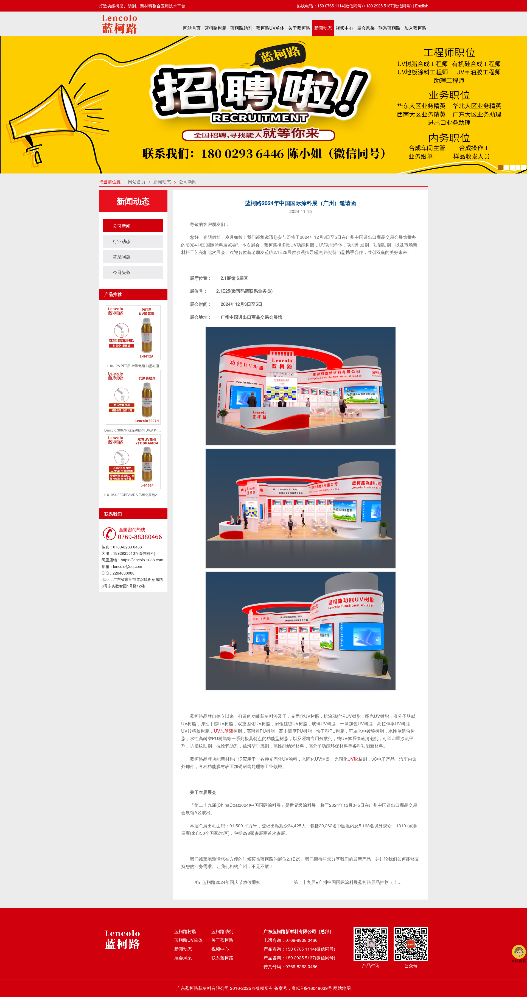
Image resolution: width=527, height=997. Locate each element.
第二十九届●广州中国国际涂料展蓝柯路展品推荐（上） (348, 882)
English (421, 6)
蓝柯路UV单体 (270, 28)
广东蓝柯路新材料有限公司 (202, 988)
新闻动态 (323, 28)
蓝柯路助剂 (241, 28)
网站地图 (342, 988)
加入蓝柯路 (415, 28)
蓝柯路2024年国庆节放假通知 (231, 882)
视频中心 (344, 28)
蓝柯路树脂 (215, 28)
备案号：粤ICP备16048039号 (303, 988)
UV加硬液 (223, 731)
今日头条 (121, 272)
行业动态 (121, 241)
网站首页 (192, 28)
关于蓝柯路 (299, 28)
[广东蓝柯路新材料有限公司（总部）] (119, 35)
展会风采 (366, 28)
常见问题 (121, 256)
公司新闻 (188, 181)
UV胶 (352, 759)
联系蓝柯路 (389, 28)
